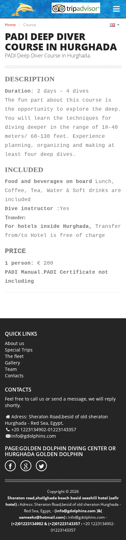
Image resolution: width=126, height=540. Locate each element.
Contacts (14, 375)
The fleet (14, 356)
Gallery (12, 363)
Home (10, 24)
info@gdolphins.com (33, 436)
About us (14, 343)
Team (11, 369)
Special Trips (19, 350)
